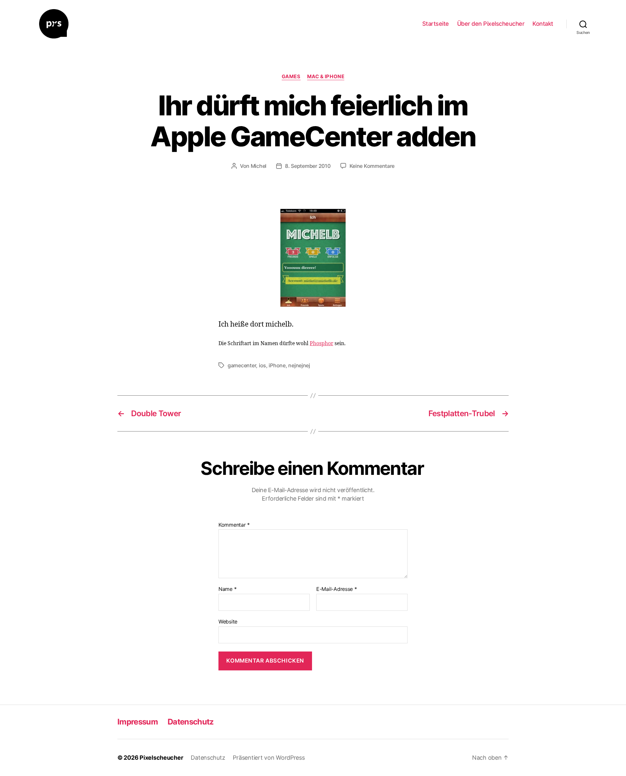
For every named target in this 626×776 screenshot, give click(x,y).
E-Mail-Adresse (336, 589)
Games (291, 77)
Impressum (137, 721)
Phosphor (321, 343)
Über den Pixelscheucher (491, 23)
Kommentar (234, 525)
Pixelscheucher (161, 757)
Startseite (435, 23)
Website (227, 621)
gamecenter (242, 365)
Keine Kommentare (372, 166)
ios (262, 365)
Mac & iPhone (326, 77)
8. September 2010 (307, 166)
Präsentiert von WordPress (269, 757)
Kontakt (542, 23)
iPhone (277, 365)
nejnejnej (299, 365)
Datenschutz (191, 721)
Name (227, 589)
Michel (258, 166)
